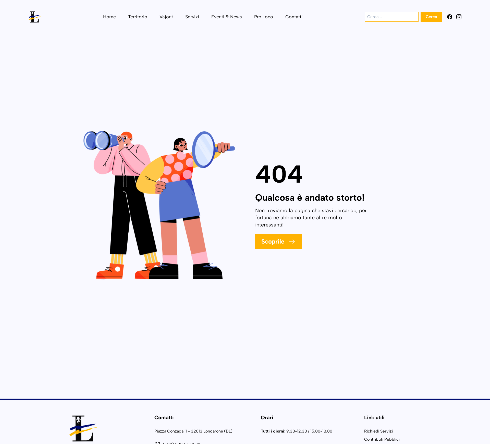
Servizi (192, 17)
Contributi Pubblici (382, 439)
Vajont (166, 17)
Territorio (137, 17)
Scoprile (272, 241)
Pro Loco (263, 17)
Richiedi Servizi (378, 431)
